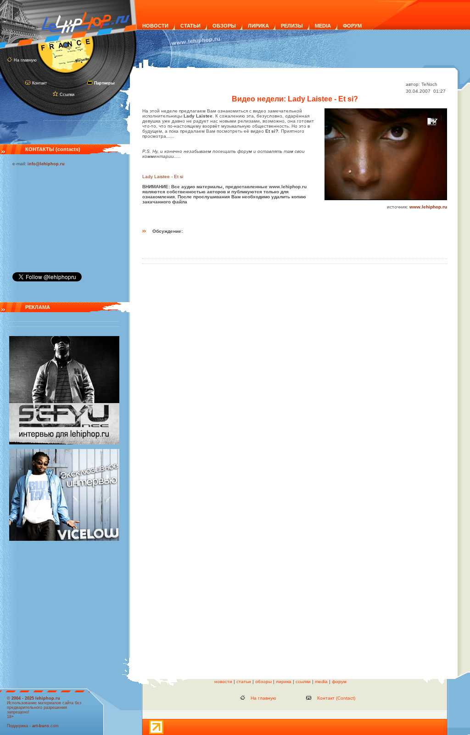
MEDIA (323, 25)
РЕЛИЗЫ (292, 25)
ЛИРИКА (258, 25)
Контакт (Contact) (336, 698)
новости (223, 681)
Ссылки (67, 94)
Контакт (39, 83)
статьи (243, 681)
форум (339, 681)
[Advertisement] (58, 217)
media (321, 681)
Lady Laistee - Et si (162, 176)
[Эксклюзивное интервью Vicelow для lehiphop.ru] (64, 539)
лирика (283, 681)
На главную (25, 60)
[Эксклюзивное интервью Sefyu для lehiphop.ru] (64, 443)
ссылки (303, 681)
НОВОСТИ (155, 25)
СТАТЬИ (190, 25)
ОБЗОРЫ (224, 25)
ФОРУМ (352, 25)
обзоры (263, 681)
